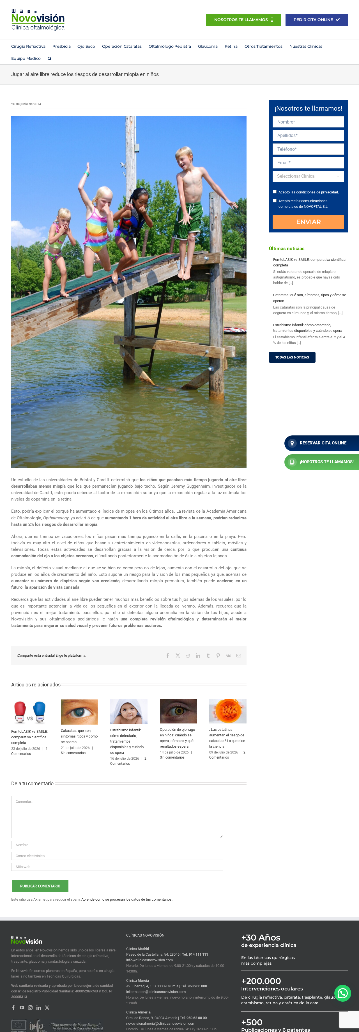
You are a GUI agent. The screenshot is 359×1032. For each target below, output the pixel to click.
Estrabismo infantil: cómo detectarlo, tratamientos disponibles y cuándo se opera (127, 741)
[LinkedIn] (38, 1007)
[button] (49, 58)
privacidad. (330, 192)
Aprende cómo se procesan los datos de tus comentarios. (126, 899)
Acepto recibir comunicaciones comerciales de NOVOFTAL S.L (303, 204)
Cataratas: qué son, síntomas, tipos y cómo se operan (79, 736)
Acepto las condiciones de (309, 192)
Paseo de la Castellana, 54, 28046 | (154, 954)
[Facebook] (13, 1007)
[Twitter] (47, 1007)
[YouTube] (22, 1007)
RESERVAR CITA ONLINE (323, 443)
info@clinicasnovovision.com (149, 960)
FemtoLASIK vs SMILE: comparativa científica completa (29, 737)
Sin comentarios (73, 753)
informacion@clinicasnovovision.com (156, 992)
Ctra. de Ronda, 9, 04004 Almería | (153, 1018)
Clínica (137, 949)
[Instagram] (30, 1007)
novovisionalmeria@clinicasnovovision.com (160, 1023)
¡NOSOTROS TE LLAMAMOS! (327, 461)
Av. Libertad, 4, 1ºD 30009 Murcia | (153, 986)
